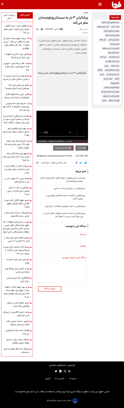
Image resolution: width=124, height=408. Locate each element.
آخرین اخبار (25, 15)
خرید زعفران (115, 65)
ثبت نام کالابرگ (114, 57)
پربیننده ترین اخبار (9, 16)
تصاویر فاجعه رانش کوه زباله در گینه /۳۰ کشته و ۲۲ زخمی (16, 239)
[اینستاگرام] (64, 371)
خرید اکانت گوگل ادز (112, 61)
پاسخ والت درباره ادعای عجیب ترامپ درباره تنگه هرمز (16, 214)
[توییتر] (80, 163)
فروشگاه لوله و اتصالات (111, 87)
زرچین (106, 65)
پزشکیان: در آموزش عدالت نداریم (68, 188)
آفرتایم (117, 78)
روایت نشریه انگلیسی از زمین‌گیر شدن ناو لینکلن (16, 313)
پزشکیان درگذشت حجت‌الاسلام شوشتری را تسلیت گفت (64, 197)
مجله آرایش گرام (113, 52)
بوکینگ (100, 70)
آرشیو (47, 378)
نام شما (83, 234)
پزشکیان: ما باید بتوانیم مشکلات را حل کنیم (64, 206)
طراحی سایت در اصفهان (111, 96)
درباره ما (73, 378)
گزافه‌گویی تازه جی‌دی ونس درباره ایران (18, 279)
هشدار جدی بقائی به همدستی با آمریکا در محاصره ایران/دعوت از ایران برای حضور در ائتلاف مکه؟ (16, 119)
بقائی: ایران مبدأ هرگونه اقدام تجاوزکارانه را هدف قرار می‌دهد (16, 96)
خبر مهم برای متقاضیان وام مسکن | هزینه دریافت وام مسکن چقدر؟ (16, 132)
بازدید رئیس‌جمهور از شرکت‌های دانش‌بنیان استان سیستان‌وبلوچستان (61, 179)
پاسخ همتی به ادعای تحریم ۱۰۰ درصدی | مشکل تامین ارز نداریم (16, 77)
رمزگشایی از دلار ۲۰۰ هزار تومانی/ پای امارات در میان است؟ (18, 191)
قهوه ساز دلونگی (114, 100)
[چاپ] (38, 29)
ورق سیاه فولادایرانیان (112, 70)
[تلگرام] (85, 163)
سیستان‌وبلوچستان (62, 148)
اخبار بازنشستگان (103, 26)
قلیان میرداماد (114, 44)
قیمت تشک (115, 26)
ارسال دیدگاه (49, 289)
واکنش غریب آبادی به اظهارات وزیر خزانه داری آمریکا (17, 56)
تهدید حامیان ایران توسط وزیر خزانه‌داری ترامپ (17, 270)
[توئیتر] (55, 371)
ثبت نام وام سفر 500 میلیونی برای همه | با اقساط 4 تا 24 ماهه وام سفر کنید (16, 107)
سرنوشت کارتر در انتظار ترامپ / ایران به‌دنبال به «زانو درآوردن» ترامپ (16, 169)
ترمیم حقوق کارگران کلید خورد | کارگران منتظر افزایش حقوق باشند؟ (16, 204)
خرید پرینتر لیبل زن (113, 74)
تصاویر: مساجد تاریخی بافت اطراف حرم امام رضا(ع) (17, 323)
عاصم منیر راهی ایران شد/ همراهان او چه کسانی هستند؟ (17, 86)
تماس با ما (60, 378)
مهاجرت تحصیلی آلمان (111, 31)
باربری (102, 74)
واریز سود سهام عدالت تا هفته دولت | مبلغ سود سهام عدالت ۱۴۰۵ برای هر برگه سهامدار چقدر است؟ (16, 292)
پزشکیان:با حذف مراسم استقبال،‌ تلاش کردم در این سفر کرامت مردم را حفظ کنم (63, 215)
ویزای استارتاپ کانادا (112, 35)
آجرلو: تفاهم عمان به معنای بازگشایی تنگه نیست (18, 304)
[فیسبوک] (77, 163)
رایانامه (83, 246)
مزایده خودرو (108, 78)
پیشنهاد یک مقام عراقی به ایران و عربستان (16, 350)
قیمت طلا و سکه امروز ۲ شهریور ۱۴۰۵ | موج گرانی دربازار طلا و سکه (16, 67)
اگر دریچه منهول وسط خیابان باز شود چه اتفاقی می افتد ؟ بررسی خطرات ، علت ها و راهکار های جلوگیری (16, 43)
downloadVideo (80, 141)
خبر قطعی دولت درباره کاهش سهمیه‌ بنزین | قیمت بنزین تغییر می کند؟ (16, 29)
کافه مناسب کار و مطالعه (111, 48)
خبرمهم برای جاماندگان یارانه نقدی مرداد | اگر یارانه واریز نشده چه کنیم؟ (16, 157)
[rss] (68, 371)
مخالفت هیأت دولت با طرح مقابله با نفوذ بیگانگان (18, 341)
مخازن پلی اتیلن (113, 39)
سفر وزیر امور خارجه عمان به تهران (17, 261)
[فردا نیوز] (116, 5)
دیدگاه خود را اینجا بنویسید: (74, 258)
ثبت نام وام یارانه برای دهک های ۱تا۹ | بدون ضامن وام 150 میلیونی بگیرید (17, 144)
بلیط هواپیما (115, 83)
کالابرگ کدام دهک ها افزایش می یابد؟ (17, 332)
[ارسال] (42, 29)
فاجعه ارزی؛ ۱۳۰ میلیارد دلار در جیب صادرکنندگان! (16, 180)
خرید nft (103, 57)
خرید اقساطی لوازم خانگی (110, 22)
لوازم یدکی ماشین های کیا (110, 91)
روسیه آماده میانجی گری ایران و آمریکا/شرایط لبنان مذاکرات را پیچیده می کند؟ (16, 250)
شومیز (104, 100)
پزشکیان (80, 148)
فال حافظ (103, 39)
